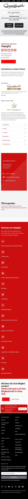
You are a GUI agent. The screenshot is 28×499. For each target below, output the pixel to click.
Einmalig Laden (9, 25)
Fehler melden (22, 408)
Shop (13, 1)
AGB (16, 455)
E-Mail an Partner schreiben (12, 177)
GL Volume (4, 132)
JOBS (2, 433)
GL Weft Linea (5, 136)
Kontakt (3, 430)
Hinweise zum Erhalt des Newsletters (10, 480)
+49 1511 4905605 (10, 173)
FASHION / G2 (18, 425)
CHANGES (17, 428)
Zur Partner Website (8, 61)
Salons (3, 446)
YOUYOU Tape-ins (6, 144)
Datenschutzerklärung (20, 33)
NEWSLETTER (4, 449)
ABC (16, 431)
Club (18, 1)
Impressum (18, 442)
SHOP (2, 441)
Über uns (3, 420)
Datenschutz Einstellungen (18, 448)
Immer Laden (19, 25)
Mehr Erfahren (15, 399)
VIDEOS (17, 423)
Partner (23, 1)
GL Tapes (4, 128)
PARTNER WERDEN (6, 460)
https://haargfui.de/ (10, 180)
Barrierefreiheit (19, 452)
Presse (3, 427)
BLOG (16, 420)
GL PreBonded (5, 124)
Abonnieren (14, 477)
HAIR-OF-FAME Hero (20, 434)
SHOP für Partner (5, 457)
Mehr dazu (3, 95)
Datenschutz (18, 445)
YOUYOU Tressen (6, 140)
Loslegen (6, 399)
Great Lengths (6, 1)
